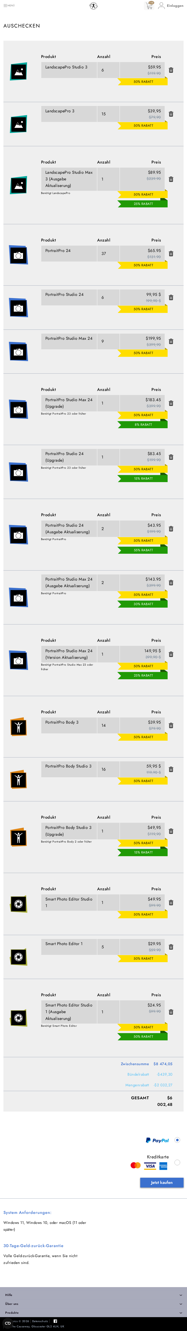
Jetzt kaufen (162, 1182)
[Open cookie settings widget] (7, 1323)
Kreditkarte (158, 1157)
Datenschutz (40, 1321)
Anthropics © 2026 (16, 1321)
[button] (170, 5)
